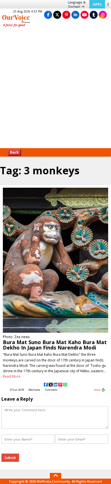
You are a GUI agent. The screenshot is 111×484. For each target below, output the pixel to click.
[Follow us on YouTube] (85, 14)
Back (14, 152)
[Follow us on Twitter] (57, 14)
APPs (97, 4)
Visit (97, 390)
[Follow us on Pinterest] (66, 14)
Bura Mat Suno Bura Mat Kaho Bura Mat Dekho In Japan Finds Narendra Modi (55, 345)
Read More (11, 376)
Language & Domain (77, 4)
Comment (51, 390)
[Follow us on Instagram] (103, 14)
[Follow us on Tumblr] (94, 14)
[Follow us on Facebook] (48, 14)
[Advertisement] (55, 89)
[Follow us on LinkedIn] (75, 14)
